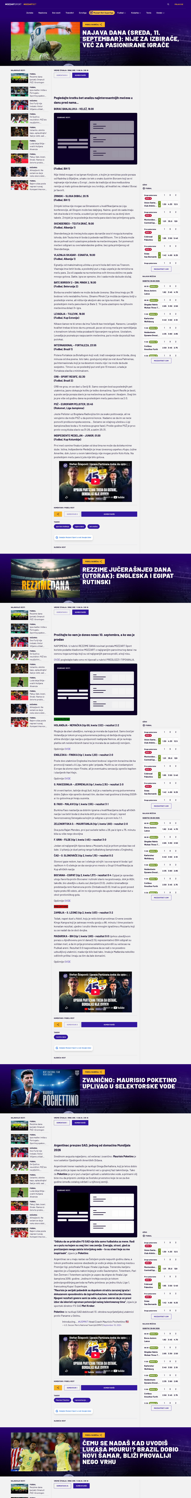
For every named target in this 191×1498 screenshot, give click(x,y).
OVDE (57, 659)
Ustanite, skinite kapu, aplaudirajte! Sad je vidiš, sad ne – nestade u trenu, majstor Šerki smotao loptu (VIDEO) (38, 133)
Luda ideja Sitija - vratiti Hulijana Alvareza (37, 146)
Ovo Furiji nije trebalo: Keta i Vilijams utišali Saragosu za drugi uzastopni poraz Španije (38, 106)
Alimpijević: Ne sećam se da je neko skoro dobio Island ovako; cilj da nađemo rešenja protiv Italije (37, 173)
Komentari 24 (62, 1486)
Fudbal (33, 74)
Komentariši (80, 75)
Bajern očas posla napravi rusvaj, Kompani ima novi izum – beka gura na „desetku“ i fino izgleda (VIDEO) (38, 186)
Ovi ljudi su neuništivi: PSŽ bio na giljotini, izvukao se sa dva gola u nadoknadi (38, 119)
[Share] (58, 514)
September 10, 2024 (112, 1325)
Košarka (33, 101)
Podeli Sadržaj (92, 24)
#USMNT (83, 1321)
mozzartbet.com (161, 269)
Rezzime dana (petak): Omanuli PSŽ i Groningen (37, 79)
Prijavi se (179, 4)
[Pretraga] (168, 4)
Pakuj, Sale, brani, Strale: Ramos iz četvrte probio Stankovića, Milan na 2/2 (38, 160)
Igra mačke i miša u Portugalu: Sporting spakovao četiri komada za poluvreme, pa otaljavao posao (38, 93)
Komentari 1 (62, 1123)
